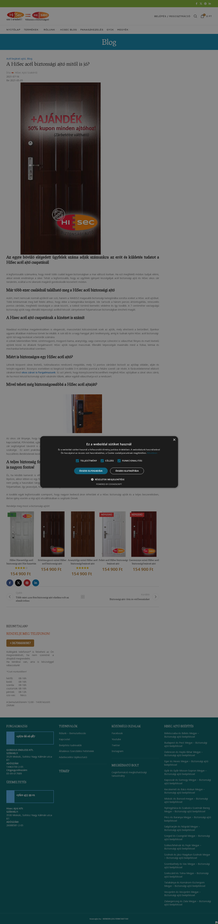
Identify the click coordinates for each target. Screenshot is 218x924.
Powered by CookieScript (109, 484)
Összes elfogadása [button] (91, 470)
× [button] (174, 440)
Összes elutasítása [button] (127, 470)
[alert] (109, 462)
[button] (109, 479)
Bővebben (152, 453)
